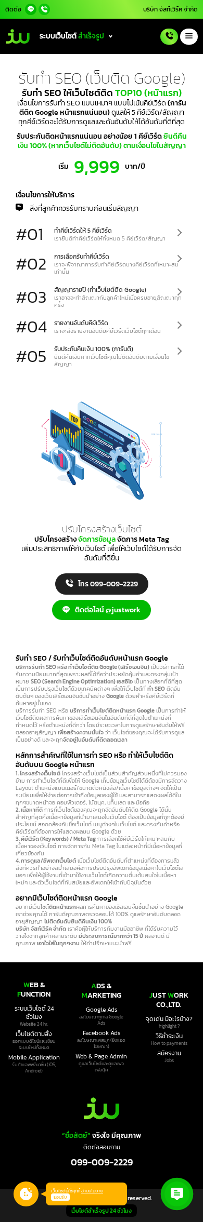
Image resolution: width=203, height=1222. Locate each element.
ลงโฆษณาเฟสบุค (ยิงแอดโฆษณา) (101, 1043)
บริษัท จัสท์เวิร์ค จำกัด (170, 9)
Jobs (169, 1060)
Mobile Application (34, 1057)
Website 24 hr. (34, 1024)
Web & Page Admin (101, 1056)
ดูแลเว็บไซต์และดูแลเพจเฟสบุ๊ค (101, 1066)
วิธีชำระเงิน (169, 1036)
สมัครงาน (169, 1053)
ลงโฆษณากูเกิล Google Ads (101, 1020)
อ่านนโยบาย (92, 1190)
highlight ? (169, 1026)
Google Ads (101, 1009)
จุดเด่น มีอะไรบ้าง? (169, 1019)
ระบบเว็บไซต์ (72, 36)
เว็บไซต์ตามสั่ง (34, 1034)
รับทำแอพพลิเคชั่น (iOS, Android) (34, 1068)
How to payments (169, 1043)
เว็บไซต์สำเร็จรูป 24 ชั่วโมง (101, 1210)
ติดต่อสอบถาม (101, 1147)
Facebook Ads (101, 1033)
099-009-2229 (102, 1162)
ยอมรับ (60, 1197)
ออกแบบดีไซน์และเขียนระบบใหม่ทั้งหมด (33, 1044)
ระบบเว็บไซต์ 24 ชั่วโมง (34, 1012)
